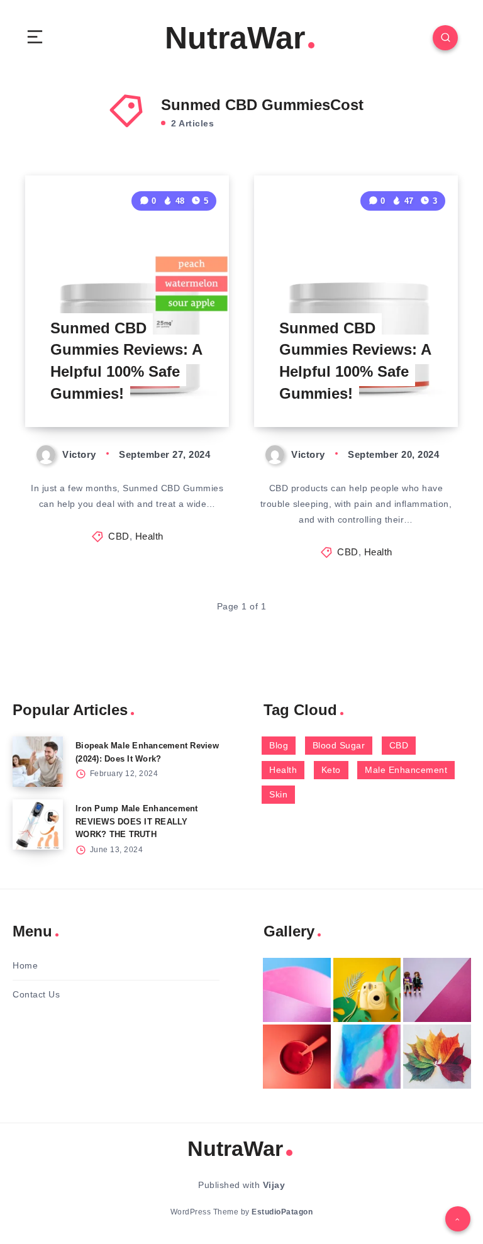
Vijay (274, 1185)
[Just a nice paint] (367, 1057)
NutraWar (235, 37)
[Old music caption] (437, 990)
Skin (278, 794)
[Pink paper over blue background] (297, 990)
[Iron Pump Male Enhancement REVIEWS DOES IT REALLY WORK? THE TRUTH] (38, 824)
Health (149, 536)
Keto (331, 770)
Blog (278, 745)
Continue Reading (185, 391)
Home (25, 965)
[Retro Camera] (367, 990)
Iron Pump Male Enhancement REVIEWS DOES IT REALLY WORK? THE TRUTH (136, 822)
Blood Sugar (339, 745)
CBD (119, 536)
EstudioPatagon (282, 1212)
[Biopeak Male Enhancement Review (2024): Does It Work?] (38, 761)
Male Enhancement (406, 770)
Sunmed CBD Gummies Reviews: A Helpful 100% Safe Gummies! (126, 360)
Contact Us (36, 994)
